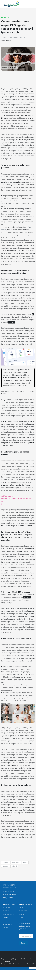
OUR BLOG (6, 911)
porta (25, 862)
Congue (5, 862)
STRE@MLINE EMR (8, 891)
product (5, 866)
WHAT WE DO (7, 907)
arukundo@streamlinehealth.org (13, 37)
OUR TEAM (22, 914)
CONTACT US (22, 917)
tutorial (14, 866)
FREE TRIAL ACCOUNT (9, 888)
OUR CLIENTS (23, 911)
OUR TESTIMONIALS (8, 914)
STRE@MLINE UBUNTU (9, 894)
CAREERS (5, 917)
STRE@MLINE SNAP (8, 898)
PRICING (21, 907)
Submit (23, 943)
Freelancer (15, 862)
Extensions (5, 17)
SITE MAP (5, 927)
